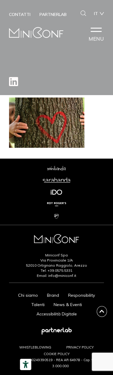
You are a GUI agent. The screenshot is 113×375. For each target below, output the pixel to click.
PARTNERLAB (53, 14)
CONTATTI (19, 14)
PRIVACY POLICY (80, 347)
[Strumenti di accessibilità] (25, 364)
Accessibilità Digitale (56, 314)
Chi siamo (28, 295)
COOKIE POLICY (57, 354)
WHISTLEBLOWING (35, 347)
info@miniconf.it (62, 275)
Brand (53, 295)
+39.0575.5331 (60, 270)
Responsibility (81, 295)
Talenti (38, 304)
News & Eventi (68, 304)
